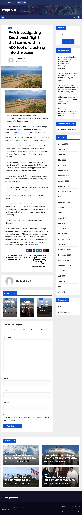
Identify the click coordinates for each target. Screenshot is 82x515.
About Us (71, 506)
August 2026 (63, 144)
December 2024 (64, 250)
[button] (75, 17)
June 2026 (62, 155)
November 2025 (64, 192)
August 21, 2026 (13, 461)
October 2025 (63, 197)
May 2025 (62, 223)
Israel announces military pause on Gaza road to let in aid (17, 258)
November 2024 (64, 255)
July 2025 (62, 213)
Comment (8, 337)
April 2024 (62, 292)
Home (64, 506)
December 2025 (64, 186)
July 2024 (62, 276)
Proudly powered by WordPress (12, 508)
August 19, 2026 (52, 483)
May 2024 (62, 287)
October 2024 (63, 260)
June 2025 (62, 218)
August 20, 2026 (13, 483)
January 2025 (63, 244)
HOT (10, 28)
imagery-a (9, 10)
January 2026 (63, 181)
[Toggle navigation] (39, 17)
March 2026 (63, 170)
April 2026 (62, 165)
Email (6, 390)
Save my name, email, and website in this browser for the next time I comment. (27, 418)
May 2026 (62, 160)
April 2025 (62, 229)
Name (6, 378)
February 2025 (64, 239)
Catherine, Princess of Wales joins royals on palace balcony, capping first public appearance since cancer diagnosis (37, 261)
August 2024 (63, 271)
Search (61, 27)
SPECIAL (77, 506)
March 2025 (63, 234)
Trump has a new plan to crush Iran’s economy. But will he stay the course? (59, 458)
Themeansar (5, 509)
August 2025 (63, 207)
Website (6, 402)
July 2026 (62, 149)
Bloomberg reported (17, 132)
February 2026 (64, 176)
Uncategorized (64, 312)
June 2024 (62, 281)
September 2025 (64, 202)
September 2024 (64, 266)
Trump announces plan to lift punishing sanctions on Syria (62, 511)
